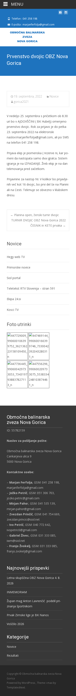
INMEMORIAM (17, 592)
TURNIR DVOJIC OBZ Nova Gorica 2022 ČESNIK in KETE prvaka (38, 222)
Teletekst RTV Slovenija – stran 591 (31, 288)
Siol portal (13, 278)
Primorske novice (18, 267)
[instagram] (66, 14)
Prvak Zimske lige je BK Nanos (28, 615)
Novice (54, 96)
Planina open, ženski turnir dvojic (34, 215)
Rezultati (13, 655)
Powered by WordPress (21, 683)
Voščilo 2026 (15, 624)
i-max (49, 683)
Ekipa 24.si (14, 299)
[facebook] (60, 14)
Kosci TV (13, 310)
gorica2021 (21, 102)
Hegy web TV (16, 257)
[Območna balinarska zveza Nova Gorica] (24, 36)
